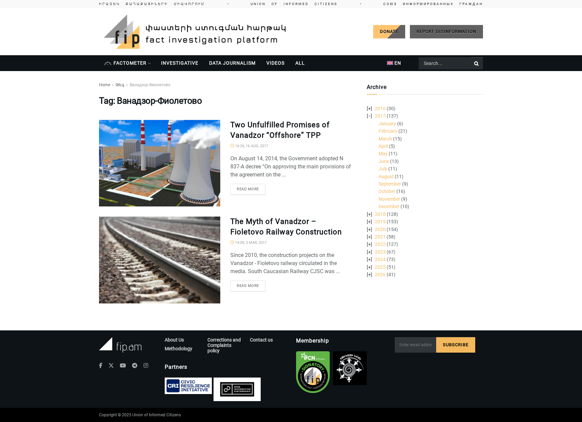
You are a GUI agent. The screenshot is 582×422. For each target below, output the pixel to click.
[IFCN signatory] (313, 372)
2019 (380, 221)
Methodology (178, 348)
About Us (174, 340)
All (300, 63)
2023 (380, 252)
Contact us (261, 340)
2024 (380, 259)
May (383, 153)
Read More (248, 189)
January (387, 123)
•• (291, 4)
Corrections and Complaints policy (224, 345)
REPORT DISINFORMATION (446, 31)
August (386, 176)
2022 (380, 244)
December (389, 206)
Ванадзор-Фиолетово (150, 85)
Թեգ (120, 85)
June (384, 161)
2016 (380, 108)
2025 (380, 267)
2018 (380, 214)
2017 (380, 116)
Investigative (179, 63)
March (385, 138)
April (383, 146)
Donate (389, 31)
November (389, 199)
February (388, 131)
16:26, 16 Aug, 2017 (251, 146)
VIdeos (275, 63)
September (390, 184)
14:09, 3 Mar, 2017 (250, 242)
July (383, 168)
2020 (380, 229)
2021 (380, 236)
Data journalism (232, 63)
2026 (380, 274)
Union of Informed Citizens (156, 415)
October (387, 191)
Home (104, 85)
